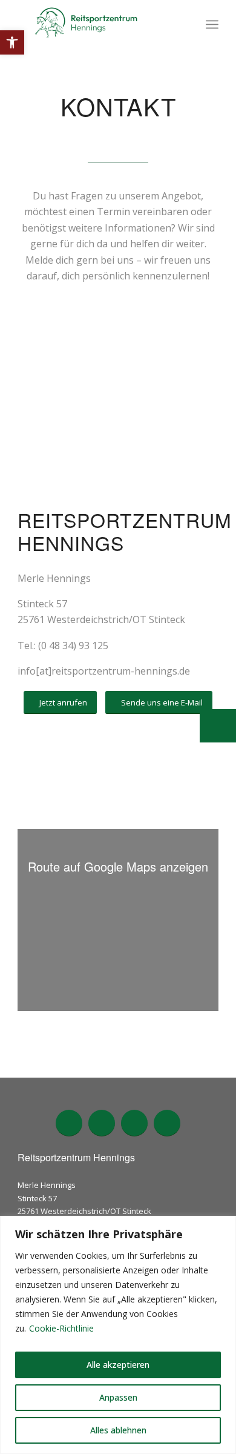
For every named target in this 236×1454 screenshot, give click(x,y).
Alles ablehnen (118, 1430)
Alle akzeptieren (118, 1364)
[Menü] (212, 24)
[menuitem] (212, 24)
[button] (12, 42)
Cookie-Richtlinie (61, 1328)
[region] (118, 1335)
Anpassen (118, 1397)
